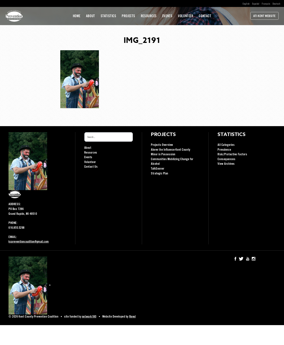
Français (266, 4)
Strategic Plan (159, 174)
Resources (149, 16)
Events (167, 16)
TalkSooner (157, 169)
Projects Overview (162, 145)
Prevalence (224, 150)
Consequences (226, 159)
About (90, 16)
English (246, 4)
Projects (128, 16)
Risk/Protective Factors (232, 154)
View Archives (226, 164)
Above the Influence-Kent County (170, 150)
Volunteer (185, 16)
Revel (132, 317)
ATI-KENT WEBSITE (264, 16)
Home (76, 16)
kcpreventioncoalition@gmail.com (29, 242)
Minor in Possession (163, 154)
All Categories (226, 145)
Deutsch (276, 4)
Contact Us (91, 167)
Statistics (108, 16)
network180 (89, 317)
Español (255, 4)
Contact (205, 16)
